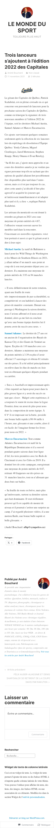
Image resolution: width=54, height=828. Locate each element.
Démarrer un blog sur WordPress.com (26, 818)
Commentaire (38, 734)
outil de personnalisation (34, 796)
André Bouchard (15, 73)
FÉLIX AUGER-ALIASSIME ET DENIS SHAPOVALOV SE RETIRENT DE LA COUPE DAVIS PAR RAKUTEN (27, 678)
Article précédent (14, 670)
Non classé (34, 73)
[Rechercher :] (20, 755)
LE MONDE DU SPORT (27, 27)
